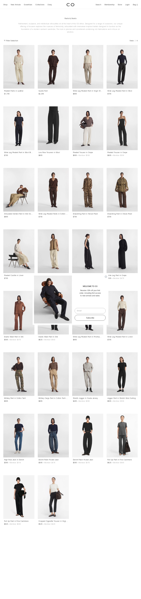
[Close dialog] (106, 276)
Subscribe (90, 318)
